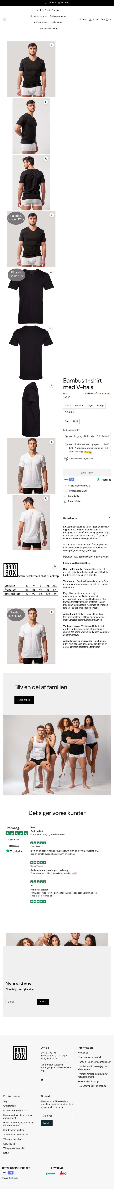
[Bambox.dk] (4, 19)
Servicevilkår (9, 1144)
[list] (31, 352)
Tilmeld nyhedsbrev (13, 1139)
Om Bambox (9, 1106)
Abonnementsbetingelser (15, 1134)
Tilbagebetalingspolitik (14, 1148)
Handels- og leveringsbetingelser (94, 1062)
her (94, 550)
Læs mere (24, 699)
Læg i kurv (87, 472)
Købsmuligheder (71, 430)
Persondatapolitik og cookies (92, 1086)
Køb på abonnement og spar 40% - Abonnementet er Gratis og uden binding (86, 448)
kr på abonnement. (101, 393)
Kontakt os (83, 1053)
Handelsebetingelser (13, 1130)
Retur (6, 1153)
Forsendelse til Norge (88, 1081)
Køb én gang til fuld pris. (81, 436)
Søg (5, 1101)
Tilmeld (42, 1001)
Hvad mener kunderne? (89, 1057)
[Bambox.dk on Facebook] (42, 1080)
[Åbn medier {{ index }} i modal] (31, 69)
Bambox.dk (13, 1178)
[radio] (66, 436)
